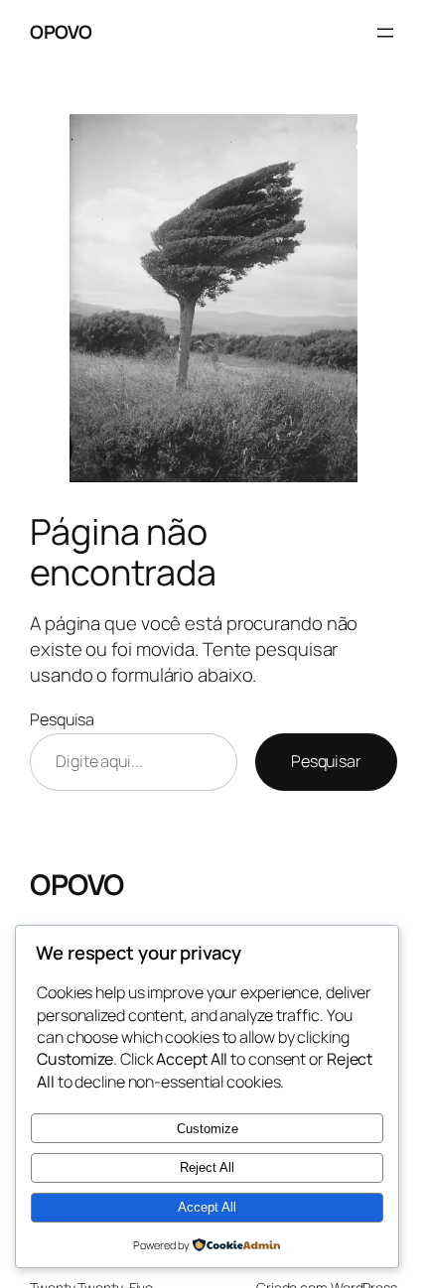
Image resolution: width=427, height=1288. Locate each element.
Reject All (207, 1167)
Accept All (207, 1207)
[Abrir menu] (385, 33)
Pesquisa (62, 719)
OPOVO (61, 32)
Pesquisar (326, 761)
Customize (207, 1128)
